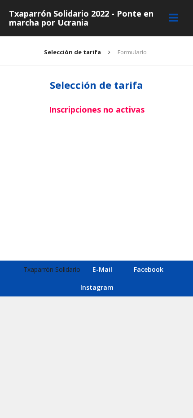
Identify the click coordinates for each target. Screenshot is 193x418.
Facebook (148, 269)
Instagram (97, 287)
